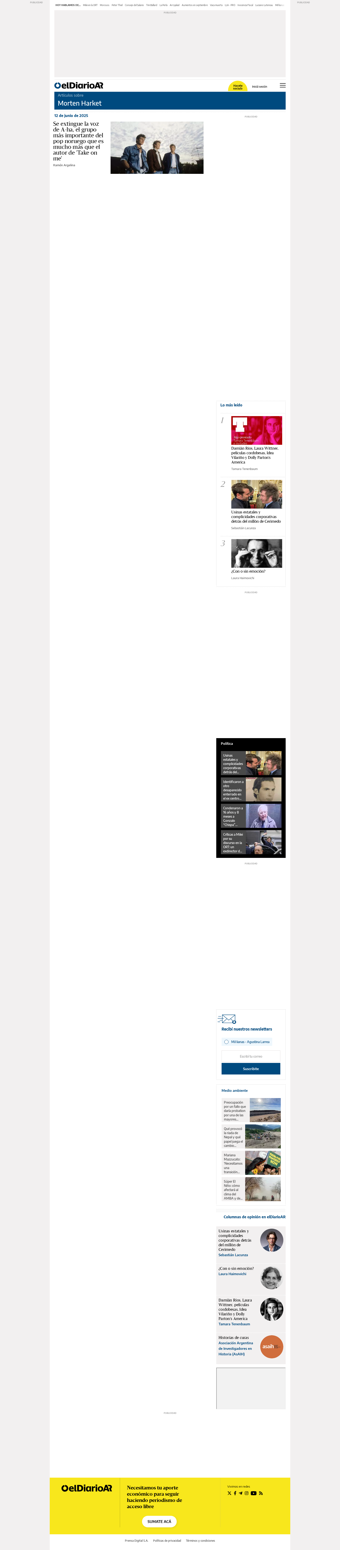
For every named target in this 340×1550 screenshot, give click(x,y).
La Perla (163, 5)
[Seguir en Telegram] (240, 1493)
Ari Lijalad (174, 5)
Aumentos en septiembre (195, 5)
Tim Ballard (151, 5)
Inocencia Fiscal (245, 5)
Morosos (104, 5)
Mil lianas (279, 5)
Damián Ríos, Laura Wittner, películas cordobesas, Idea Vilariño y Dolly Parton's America (254, 455)
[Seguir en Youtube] (254, 1493)
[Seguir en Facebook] (235, 1493)
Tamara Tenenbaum (244, 469)
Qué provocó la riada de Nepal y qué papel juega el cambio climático (233, 1137)
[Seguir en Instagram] (246, 1493)
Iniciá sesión (259, 86)
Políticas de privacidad (167, 1540)
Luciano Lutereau (264, 5)
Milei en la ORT (90, 5)
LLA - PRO (230, 5)
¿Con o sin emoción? (248, 571)
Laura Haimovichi (242, 578)
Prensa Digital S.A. (136, 1540)
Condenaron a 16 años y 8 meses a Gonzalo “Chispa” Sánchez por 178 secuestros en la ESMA (233, 816)
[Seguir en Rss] (261, 1493)
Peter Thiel (117, 5)
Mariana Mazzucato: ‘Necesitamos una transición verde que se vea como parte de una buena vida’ (233, 1163)
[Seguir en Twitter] (229, 1493)
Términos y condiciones (200, 1540)
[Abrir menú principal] (283, 85)
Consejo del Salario (134, 5)
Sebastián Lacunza (243, 528)
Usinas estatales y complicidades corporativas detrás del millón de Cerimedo (256, 517)
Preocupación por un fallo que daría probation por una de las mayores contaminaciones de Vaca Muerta (235, 1110)
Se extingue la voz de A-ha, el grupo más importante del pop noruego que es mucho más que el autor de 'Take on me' (78, 141)
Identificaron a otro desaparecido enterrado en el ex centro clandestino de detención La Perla (233, 790)
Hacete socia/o (237, 87)
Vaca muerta (216, 5)
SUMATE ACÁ (159, 1521)
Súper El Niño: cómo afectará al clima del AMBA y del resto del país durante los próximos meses (233, 1189)
